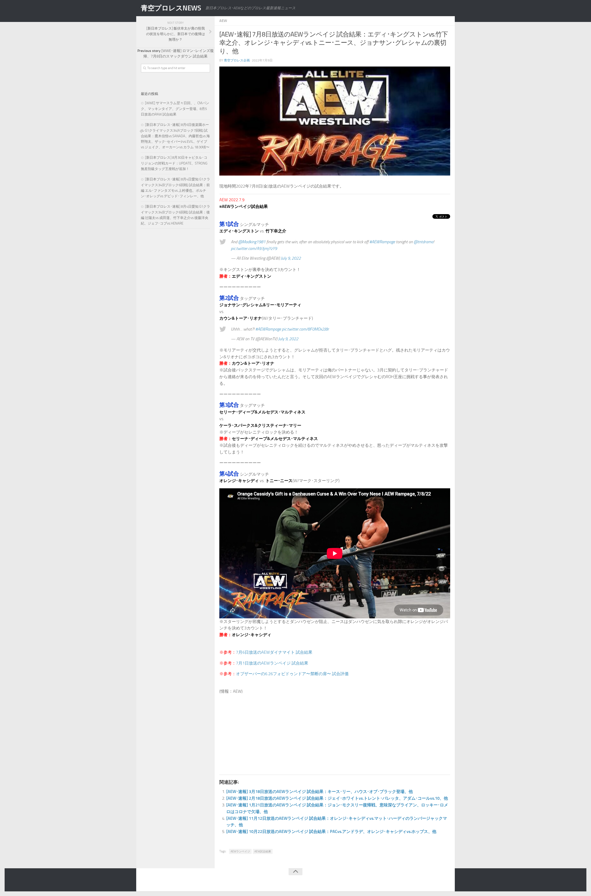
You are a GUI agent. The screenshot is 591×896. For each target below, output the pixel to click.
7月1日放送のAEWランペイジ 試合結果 (272, 663)
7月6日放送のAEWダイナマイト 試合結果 (274, 652)
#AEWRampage (382, 241)
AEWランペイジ (240, 851)
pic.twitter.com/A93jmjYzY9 (254, 248)
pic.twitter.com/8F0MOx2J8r (305, 329)
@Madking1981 (251, 241)
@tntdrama (423, 241)
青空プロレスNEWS (171, 8)
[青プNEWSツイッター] (437, 881)
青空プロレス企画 (237, 60)
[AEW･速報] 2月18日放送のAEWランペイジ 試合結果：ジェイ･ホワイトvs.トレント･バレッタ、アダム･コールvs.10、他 (337, 798)
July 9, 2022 (291, 258)
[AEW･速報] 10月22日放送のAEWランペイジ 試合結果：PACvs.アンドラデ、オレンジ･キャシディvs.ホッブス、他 (331, 831)
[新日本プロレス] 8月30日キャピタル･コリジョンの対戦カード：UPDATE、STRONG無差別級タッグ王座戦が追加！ (174, 163)
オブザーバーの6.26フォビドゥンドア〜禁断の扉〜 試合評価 (292, 673)
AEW (223, 20)
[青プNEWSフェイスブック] (447, 881)
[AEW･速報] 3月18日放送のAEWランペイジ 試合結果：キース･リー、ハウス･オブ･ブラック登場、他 (319, 791)
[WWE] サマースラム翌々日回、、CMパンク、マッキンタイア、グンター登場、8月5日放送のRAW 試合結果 (175, 108)
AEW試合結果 (262, 851)
